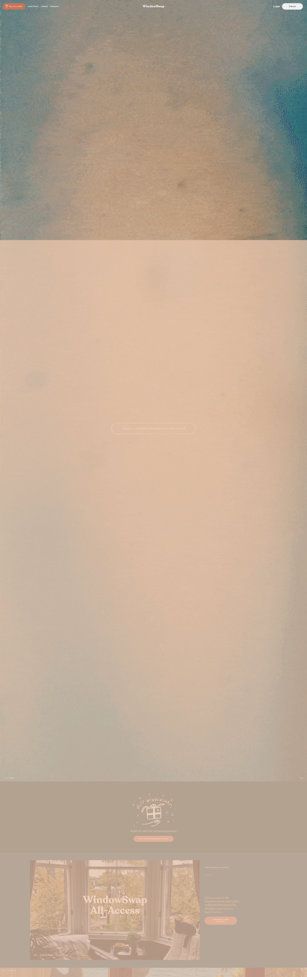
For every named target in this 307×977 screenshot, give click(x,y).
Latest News (33, 6)
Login (276, 6)
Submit (292, 6)
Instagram (54, 6)
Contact (44, 6)
